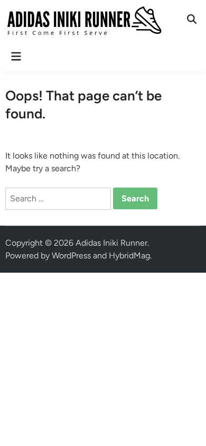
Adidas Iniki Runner (111, 243)
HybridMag (129, 255)
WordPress (71, 255)
